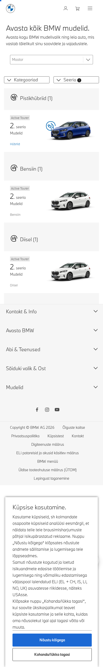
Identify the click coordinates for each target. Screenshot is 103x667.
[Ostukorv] (78, 8)
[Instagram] (47, 410)
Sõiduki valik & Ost (26, 368)
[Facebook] (37, 410)
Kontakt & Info (21, 311)
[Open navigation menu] (90, 8)
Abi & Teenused (23, 349)
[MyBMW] (66, 8)
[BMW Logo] (10, 8)
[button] (8, 80)
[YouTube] (57, 410)
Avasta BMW (20, 330)
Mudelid (14, 387)
